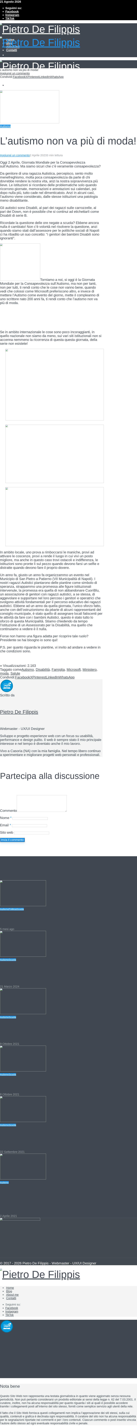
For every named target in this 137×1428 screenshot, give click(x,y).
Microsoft (74, 669)
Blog (9, 80)
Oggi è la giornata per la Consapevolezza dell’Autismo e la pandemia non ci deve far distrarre (57, 1199)
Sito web (6, 832)
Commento (8, 810)
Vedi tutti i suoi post (12, 1376)
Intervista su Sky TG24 (30, 1084)
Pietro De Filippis (19, 712)
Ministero (90, 669)
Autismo (5, 126)
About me (13, 83)
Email (5, 825)
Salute (15, 673)
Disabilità (43, 669)
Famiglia (58, 669)
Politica (12, 909)
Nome (6, 818)
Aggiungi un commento (15, 73)
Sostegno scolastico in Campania (45, 919)
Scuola (20, 909)
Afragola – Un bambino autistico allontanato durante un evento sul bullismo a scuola (58, 973)
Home (10, 1287)
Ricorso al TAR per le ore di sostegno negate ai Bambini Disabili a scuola (63, 1138)
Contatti (11, 50)
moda (4, 673)
